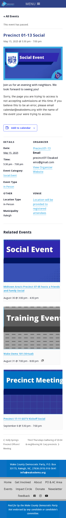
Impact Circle (24, 489)
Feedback (24, 496)
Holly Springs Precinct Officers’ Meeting (11, 444)
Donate (40, 489)
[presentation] (32, 261)
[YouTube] (46, 495)
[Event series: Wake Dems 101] (42, 361)
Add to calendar (21, 127)
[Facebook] (34, 495)
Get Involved (23, 482)
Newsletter (55, 489)
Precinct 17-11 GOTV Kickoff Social (24, 418)
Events (8, 489)
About (38, 482)
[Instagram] (40, 495)
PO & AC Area (53, 482)
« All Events (11, 16)
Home (8, 482)
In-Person (8, 186)
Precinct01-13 (42, 148)
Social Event (10, 175)
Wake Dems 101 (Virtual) (19, 353)
